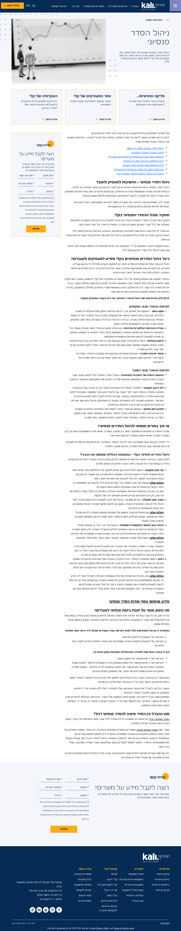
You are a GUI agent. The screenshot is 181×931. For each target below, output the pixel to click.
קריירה (75, 6)
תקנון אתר (164, 923)
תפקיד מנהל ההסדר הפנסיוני (147, 152)
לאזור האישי (13, 5)
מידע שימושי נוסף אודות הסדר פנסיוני (143, 165)
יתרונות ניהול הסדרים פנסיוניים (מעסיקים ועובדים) (136, 157)
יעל (13, 923)
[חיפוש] (33, 6)
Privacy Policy (102, 928)
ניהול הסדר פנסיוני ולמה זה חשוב (145, 148)
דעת (23, 923)
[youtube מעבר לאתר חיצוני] (46, 910)
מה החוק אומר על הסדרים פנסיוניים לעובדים (139, 169)
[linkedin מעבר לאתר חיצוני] (39, 910)
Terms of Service (121, 928)
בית (167, 20)
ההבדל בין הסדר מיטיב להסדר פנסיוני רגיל (140, 173)
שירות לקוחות (59, 6)
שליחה (36, 229)
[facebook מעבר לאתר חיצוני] (59, 910)
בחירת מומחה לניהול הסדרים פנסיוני (143, 161)
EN (28, 5)
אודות (135, 6)
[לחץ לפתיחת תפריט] (175, 5)
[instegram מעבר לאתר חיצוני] (52, 910)
